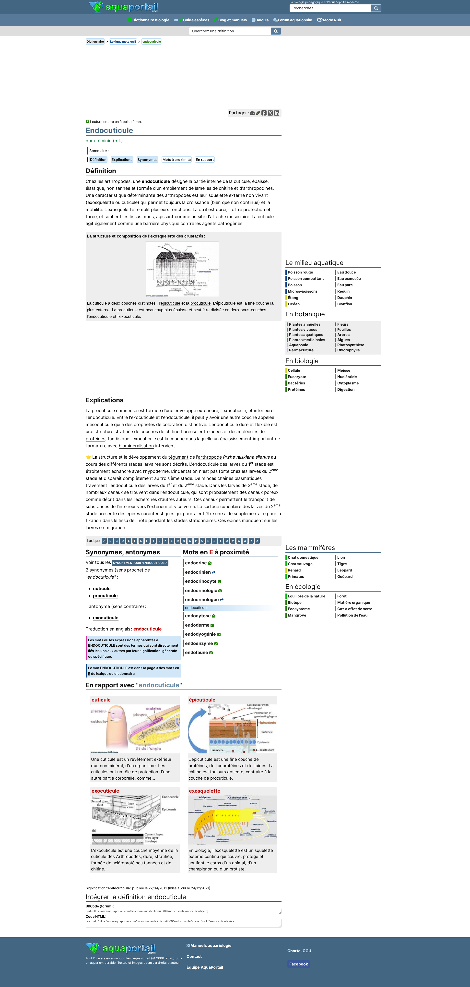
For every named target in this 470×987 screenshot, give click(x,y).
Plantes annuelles (304, 324)
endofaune (196, 652)
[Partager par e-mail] (252, 113)
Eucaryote (297, 376)
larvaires (152, 464)
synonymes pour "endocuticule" (140, 563)
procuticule (200, 303)
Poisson (295, 285)
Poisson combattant (306, 278)
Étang (293, 297)
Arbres (343, 335)
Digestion (345, 389)
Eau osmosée (349, 278)
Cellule (294, 370)
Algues (343, 340)
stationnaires (202, 520)
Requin (343, 291)
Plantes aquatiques (306, 335)
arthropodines (258, 188)
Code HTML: (96, 916)
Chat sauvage (300, 563)
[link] (123, 7)
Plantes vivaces (303, 330)
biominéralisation (136, 445)
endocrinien (198, 572)
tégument (178, 457)
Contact (194, 956)
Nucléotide (347, 376)
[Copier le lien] (258, 113)
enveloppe (185, 410)
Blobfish (344, 304)
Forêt (342, 596)
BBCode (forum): (100, 906)
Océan (294, 304)
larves (234, 464)
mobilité (94, 209)
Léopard (344, 570)
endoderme (197, 625)
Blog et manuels (232, 20)
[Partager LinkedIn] (276, 113)
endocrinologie (201, 590)
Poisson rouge (300, 272)
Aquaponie (298, 345)
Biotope (295, 602)
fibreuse (189, 431)
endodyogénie (200, 634)
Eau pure (345, 285)
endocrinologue (202, 599)
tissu (123, 520)
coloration (173, 424)
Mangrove (297, 615)
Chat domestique (303, 557)
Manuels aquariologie (211, 945)
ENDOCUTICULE (114, 668)
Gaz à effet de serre (354, 608)
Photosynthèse (350, 345)
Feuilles (344, 330)
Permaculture (301, 350)
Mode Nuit (332, 20)
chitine (226, 188)
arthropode (210, 457)
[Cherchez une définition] (276, 31)
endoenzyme (199, 643)
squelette (218, 195)
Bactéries (296, 383)
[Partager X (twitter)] (270, 113)
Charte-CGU (299, 950)
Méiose (343, 370)
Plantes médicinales (307, 340)
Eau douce (346, 272)
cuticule (242, 181)
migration (115, 527)
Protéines (296, 389)
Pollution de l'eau (352, 615)
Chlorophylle (348, 350)
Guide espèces (196, 20)
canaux (115, 492)
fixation (93, 520)
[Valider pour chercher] (376, 8)
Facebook (298, 964)
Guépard (345, 576)
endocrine (196, 562)
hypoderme (157, 471)
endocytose (198, 615)
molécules (248, 431)
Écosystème (299, 608)
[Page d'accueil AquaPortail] (123, 12)
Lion (341, 557)
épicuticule (170, 303)
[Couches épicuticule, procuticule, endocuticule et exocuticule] (183, 269)
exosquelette (100, 202)
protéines (95, 438)
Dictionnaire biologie (150, 20)
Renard (294, 570)
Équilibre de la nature (306, 596)
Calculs (262, 20)
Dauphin (344, 297)
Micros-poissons (302, 291)
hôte (142, 520)
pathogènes (230, 223)
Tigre (342, 563)
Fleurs (342, 324)
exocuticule (129, 316)
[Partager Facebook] (264, 113)
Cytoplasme (348, 383)
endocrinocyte (201, 581)
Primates (296, 576)
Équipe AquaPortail (205, 967)
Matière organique (353, 602)
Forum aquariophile (295, 20)
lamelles (203, 188)
